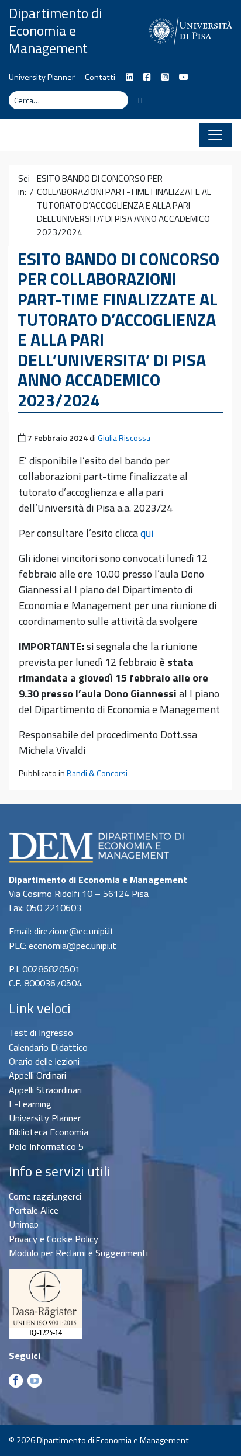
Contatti (100, 77)
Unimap (24, 1224)
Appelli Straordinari (45, 1090)
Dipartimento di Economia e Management (55, 30)
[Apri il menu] (215, 135)
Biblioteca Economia (48, 1132)
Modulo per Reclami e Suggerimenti (78, 1253)
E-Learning (30, 1104)
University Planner (42, 77)
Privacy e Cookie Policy (53, 1239)
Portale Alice (33, 1210)
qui (146, 533)
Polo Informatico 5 (46, 1146)
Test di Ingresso (41, 1033)
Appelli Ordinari (37, 1075)
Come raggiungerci (45, 1196)
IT (141, 100)
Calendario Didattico (48, 1047)
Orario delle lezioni (44, 1061)
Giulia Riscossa (124, 438)
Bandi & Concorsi (97, 773)
